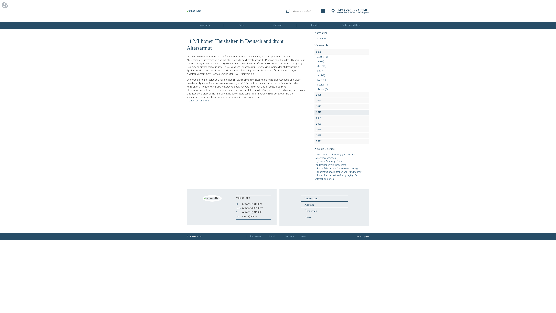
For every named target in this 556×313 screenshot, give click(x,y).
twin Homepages (362, 236)
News (242, 25)
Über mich (278, 25)
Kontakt (314, 25)
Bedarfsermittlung (351, 25)
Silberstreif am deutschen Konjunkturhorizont (339, 172)
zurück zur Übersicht (199, 100)
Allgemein (321, 38)
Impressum (311, 198)
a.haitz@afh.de (249, 216)
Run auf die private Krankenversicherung (337, 168)
